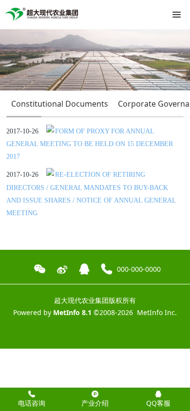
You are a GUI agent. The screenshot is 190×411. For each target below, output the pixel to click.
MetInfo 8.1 (72, 312)
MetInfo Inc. (157, 312)
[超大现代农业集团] (41, 14)
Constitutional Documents (59, 103)
